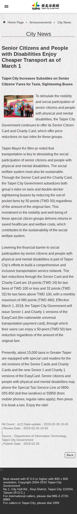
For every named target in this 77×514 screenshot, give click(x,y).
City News (64, 22)
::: (1, 15)
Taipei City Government (45, 6)
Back (70, 455)
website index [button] (6, 6)
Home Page (16, 22)
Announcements (41, 22)
